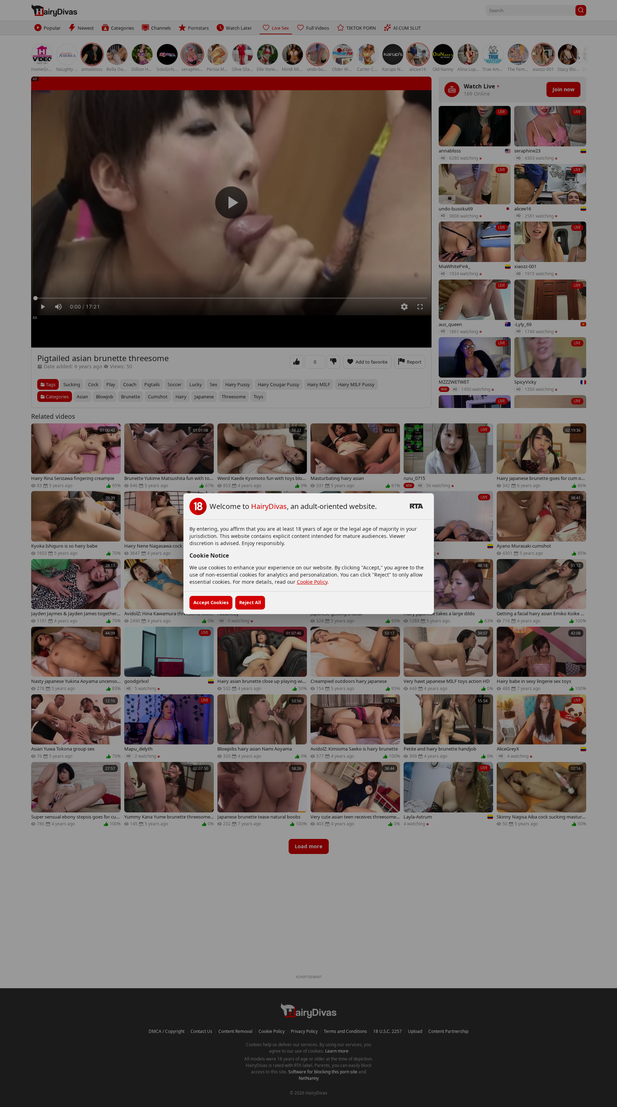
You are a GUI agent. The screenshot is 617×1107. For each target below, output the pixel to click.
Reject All (250, 602)
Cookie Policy (312, 581)
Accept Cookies (210, 602)
